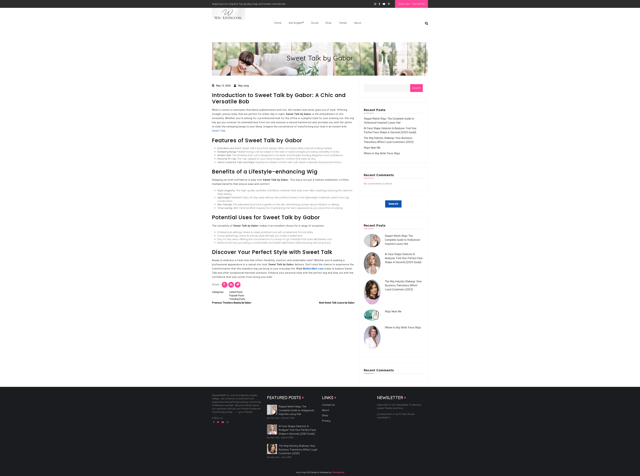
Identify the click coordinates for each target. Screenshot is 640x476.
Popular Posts (236, 295)
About (357, 22)
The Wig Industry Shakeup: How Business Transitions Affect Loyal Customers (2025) (403, 285)
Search (416, 88)
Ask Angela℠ (296, 22)
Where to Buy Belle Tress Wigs (382, 153)
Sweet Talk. (219, 130)
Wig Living (220, 26)
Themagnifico (338, 472)
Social (314, 22)
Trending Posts (237, 299)
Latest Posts (235, 292)
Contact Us (328, 404)
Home (277, 22)
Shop (329, 22)
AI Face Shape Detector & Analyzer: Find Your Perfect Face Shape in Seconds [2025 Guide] (404, 258)
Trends (343, 22)
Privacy (326, 420)
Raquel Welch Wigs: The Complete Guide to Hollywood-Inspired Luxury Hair (403, 239)
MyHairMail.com (313, 268)
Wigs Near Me (372, 147)
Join (235, 411)
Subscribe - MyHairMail (411, 3)
